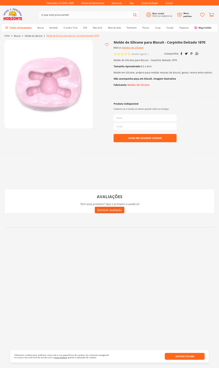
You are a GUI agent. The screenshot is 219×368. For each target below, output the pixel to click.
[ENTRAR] (160, 15)
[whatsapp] (196, 53)
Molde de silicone (33, 36)
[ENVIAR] (145, 138)
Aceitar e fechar (184, 356)
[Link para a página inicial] (7, 35)
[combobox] (88, 15)
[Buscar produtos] (135, 15)
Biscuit (17, 36)
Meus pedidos (187, 15)
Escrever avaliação (109, 210)
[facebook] (181, 53)
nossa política (60, 357)
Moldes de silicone (132, 47)
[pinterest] (191, 53)
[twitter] (186, 53)
